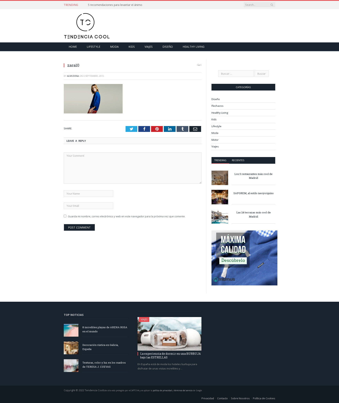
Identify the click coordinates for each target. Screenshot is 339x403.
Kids (131, 46)
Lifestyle (93, 46)
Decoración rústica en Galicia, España (100, 347)
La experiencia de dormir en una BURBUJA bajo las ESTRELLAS (170, 355)
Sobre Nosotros (240, 398)
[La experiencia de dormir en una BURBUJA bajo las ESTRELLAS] (169, 334)
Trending (220, 160)
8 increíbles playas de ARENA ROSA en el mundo (104, 329)
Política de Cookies (264, 398)
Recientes (238, 160)
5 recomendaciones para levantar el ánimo (115, 5)
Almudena (73, 75)
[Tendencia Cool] (87, 25)
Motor (215, 140)
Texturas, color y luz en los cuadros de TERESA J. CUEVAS (104, 364)
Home (73, 46)
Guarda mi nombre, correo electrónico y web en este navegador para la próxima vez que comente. (126, 216)
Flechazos (217, 106)
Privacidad (207, 398)
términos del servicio (183, 390)
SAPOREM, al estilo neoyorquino (253, 193)
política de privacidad (162, 390)
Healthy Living (193, 46)
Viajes (149, 46)
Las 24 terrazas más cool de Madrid (253, 214)
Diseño (167, 46)
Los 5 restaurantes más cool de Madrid (253, 176)
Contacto (222, 398)
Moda (114, 46)
